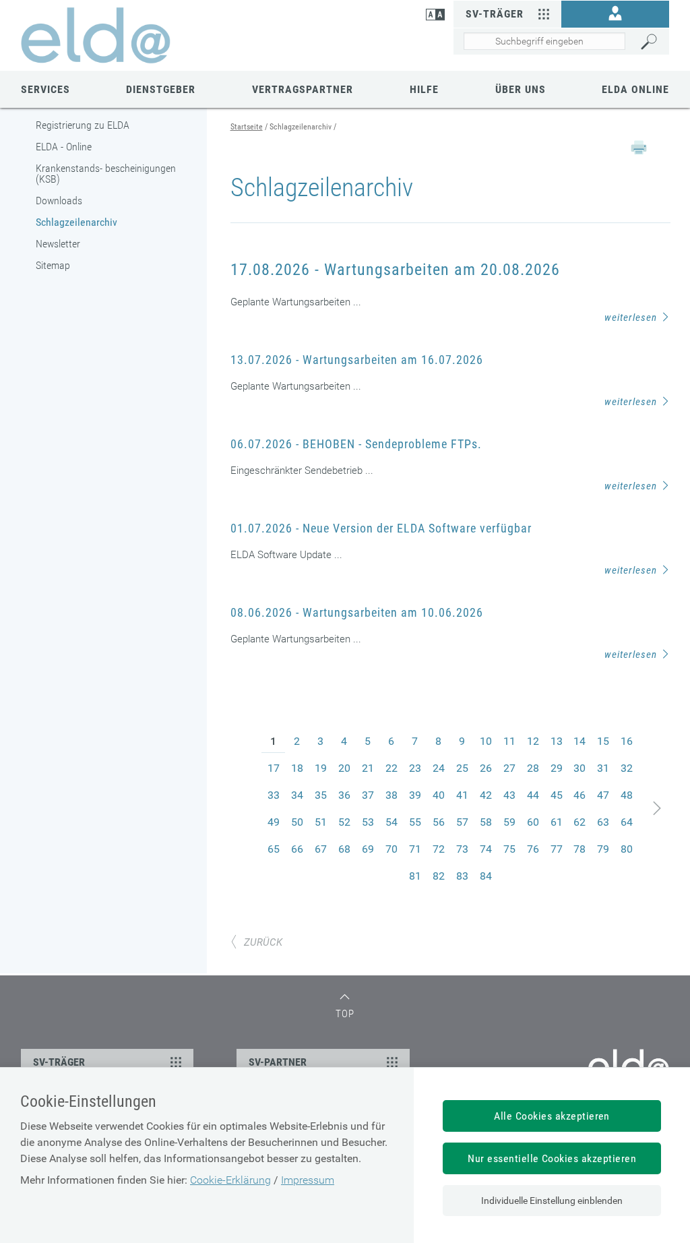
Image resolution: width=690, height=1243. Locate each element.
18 (297, 768)
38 (391, 795)
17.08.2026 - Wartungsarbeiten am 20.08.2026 (395, 269)
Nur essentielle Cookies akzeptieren (552, 1158)
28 (533, 768)
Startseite (246, 126)
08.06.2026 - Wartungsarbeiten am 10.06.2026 (356, 612)
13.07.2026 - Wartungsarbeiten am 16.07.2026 (356, 360)
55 (415, 822)
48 (627, 795)
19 (321, 768)
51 (321, 822)
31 (603, 768)
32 (627, 768)
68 (344, 849)
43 (509, 795)
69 (368, 849)
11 (509, 741)
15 (603, 741)
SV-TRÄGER (59, 1062)
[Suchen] (651, 42)
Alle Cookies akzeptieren (552, 1116)
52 (344, 822)
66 (297, 849)
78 (579, 849)
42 (486, 795)
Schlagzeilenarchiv (76, 222)
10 (486, 741)
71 (415, 849)
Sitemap (53, 265)
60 (533, 822)
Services (45, 89)
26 (486, 768)
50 (297, 822)
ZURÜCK (263, 942)
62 (579, 822)
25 (462, 768)
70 (391, 849)
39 (415, 795)
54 (391, 822)
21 (368, 768)
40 (439, 795)
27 (509, 768)
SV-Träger (495, 13)
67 (321, 849)
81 (415, 876)
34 (297, 795)
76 (533, 849)
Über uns (520, 89)
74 (486, 849)
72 (439, 849)
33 (274, 795)
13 (557, 741)
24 (439, 768)
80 (627, 849)
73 (462, 849)
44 (533, 795)
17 (274, 768)
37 (368, 795)
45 (557, 795)
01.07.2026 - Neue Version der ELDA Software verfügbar (381, 528)
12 (533, 741)
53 (368, 822)
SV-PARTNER (278, 1062)
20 (344, 768)
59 (509, 822)
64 (627, 822)
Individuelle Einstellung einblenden (552, 1200)
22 (391, 768)
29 (557, 768)
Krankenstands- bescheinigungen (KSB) (106, 173)
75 (509, 849)
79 (603, 849)
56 (439, 822)
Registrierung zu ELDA (82, 125)
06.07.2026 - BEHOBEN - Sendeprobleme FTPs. (356, 444)
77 (557, 849)
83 (462, 876)
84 (486, 876)
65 (274, 849)
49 (274, 822)
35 (321, 795)
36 (344, 795)
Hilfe (424, 89)
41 (462, 795)
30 (579, 768)
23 (415, 768)
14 (579, 741)
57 (462, 822)
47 (603, 795)
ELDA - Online (64, 146)
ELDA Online (635, 89)
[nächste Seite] (657, 808)
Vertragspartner (302, 89)
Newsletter (58, 243)
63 (603, 822)
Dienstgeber (160, 89)
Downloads (59, 200)
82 (439, 876)
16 (627, 741)
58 (486, 822)
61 (557, 822)
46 (579, 795)
